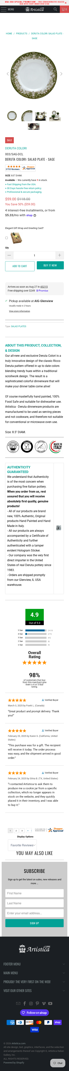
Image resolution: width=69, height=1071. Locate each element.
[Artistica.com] (34, 9)
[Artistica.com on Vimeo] (44, 1003)
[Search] (55, 9)
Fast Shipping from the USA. (20, 184)
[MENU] (1, 9)
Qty (7, 247)
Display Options (25, 836)
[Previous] (8, 74)
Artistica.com (18, 1043)
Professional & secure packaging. (23, 192)
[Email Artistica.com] (18, 1003)
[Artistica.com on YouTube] (50, 1003)
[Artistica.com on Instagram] (31, 1003)
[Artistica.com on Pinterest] (37, 1003)
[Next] (61, 74)
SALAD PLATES (18, 326)
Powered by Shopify (13, 1062)
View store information (19, 311)
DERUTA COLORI (16, 148)
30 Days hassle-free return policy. (23, 188)
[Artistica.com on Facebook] (25, 1003)
